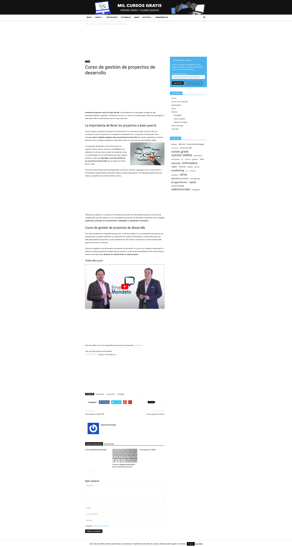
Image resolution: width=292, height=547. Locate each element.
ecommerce (198, 156)
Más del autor (109, 444)
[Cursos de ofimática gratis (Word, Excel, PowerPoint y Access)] (124, 456)
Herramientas (161, 17)
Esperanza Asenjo (108, 425)
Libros (136, 17)
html (202, 159)
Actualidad (177, 115)
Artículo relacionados (94, 444)
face (182, 159)
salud (192, 182)
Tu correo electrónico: (180, 74)
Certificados (111, 17)
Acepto (97, 526)
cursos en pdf (186, 148)
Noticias (146, 17)
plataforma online (180, 178)
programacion (179, 182)
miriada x (193, 171)
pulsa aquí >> (139, 345)
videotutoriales (180, 189)
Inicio (89, 17)
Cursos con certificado (179, 102)
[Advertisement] (124, 42)
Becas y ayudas (179, 119)
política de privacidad (99, 526)
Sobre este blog (177, 125)
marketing (120, 394)
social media (177, 185)
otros (183, 174)
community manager (195, 144)
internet (182, 166)
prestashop (195, 178)
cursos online (111, 394)
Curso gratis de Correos (155, 414)
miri (186, 171)
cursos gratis (100, 394)
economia (175, 159)
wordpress (196, 190)
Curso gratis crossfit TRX (94, 414)
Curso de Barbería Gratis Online (95, 450)
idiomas (176, 163)
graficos (195, 159)
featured (188, 159)
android (182, 144)
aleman (174, 144)
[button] (204, 17)
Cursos (98, 17)
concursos (174, 148)
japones (197, 167)
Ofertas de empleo (181, 122)
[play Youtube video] (124, 286)
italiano (190, 167)
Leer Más (198, 544)
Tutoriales (126, 17)
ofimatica (174, 175)
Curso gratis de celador (148, 450)
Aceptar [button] (190, 544)
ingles (174, 166)
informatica (189, 163)
